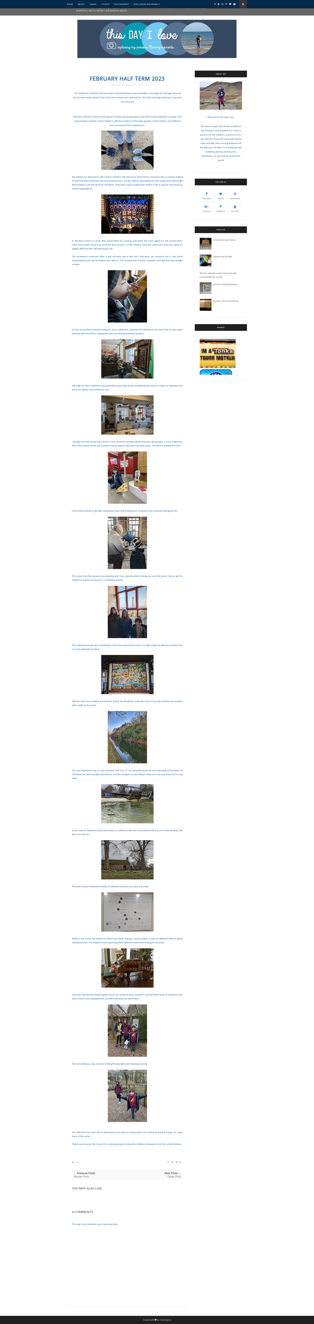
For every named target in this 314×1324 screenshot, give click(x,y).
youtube (235, 211)
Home (70, 4)
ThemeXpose (165, 1320)
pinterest (221, 211)
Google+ (206, 211)
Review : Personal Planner (226, 300)
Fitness (105, 4)
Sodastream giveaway (224, 239)
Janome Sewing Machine (225, 284)
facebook (206, 198)
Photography (121, 4)
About (81, 4)
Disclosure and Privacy (147, 4)
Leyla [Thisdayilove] (125, 85)
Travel (93, 4)
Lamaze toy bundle (222, 256)
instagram (235, 198)
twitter (221, 198)
